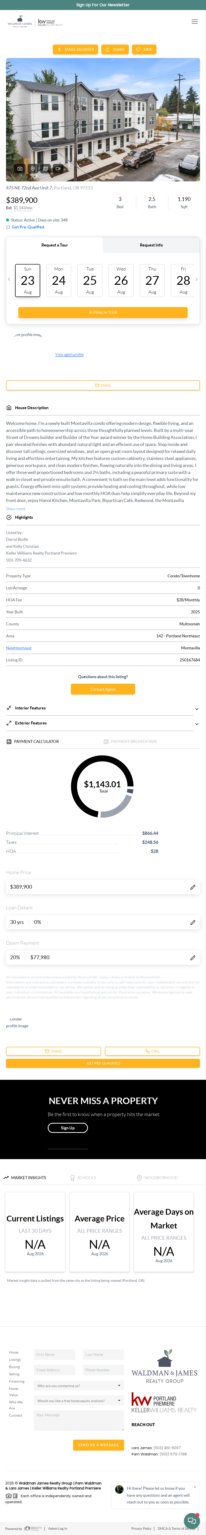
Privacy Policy (141, 1528)
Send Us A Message (98, 1445)
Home (13, 1352)
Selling (14, 1374)
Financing (16, 1381)
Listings (15, 1360)
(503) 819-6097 (167, 1447)
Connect (15, 1415)
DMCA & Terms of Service (176, 1528)
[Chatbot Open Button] (192, 1521)
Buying (14, 1367)
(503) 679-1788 (173, 1454)
